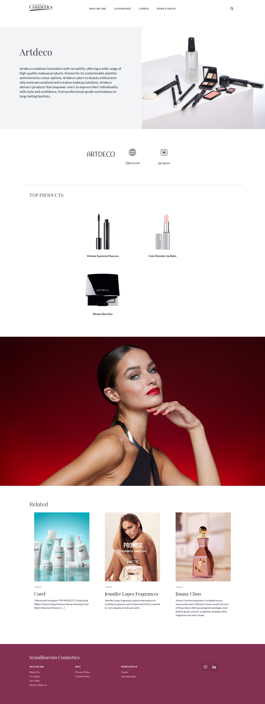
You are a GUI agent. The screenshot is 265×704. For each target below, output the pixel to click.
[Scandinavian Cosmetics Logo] (43, 8)
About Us (34, 672)
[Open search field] (232, 8)
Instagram (164, 163)
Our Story (34, 676)
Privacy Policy (82, 672)
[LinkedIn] (214, 667)
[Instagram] (205, 667)
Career (124, 672)
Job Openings (128, 676)
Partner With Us (38, 684)
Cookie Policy (82, 676)
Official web (132, 163)
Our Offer (34, 680)
